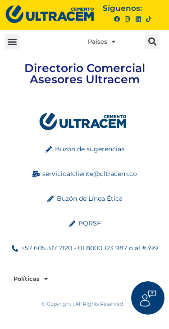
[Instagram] (127, 19)
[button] (12, 41)
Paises (97, 41)
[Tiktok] (148, 19)
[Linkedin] (137, 19)
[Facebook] (117, 19)
